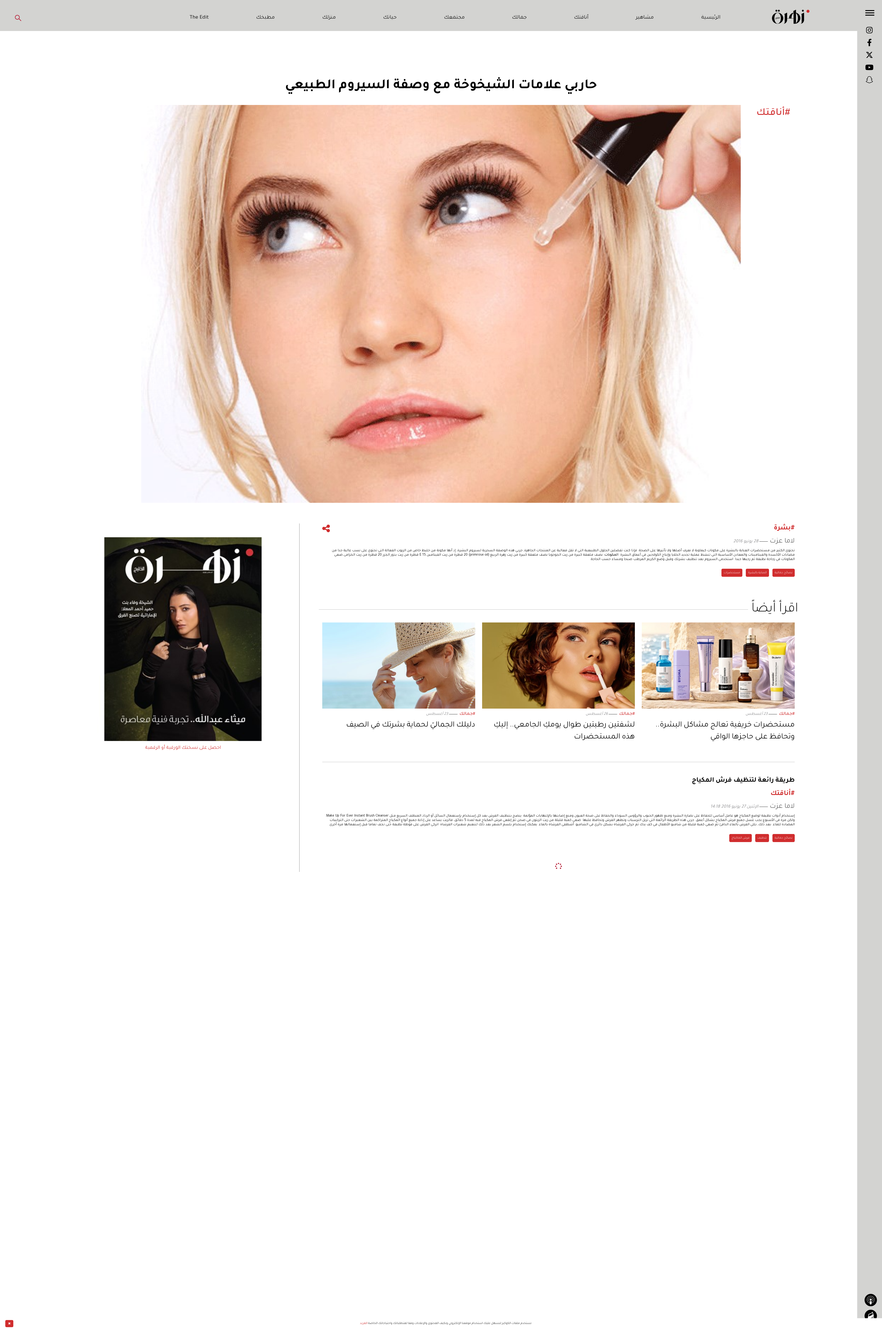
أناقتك (581, 18)
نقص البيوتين (694, 944)
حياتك (390, 18)
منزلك (329, 18)
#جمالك (787, 714)
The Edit (199, 18)
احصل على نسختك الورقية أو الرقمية (183, 748)
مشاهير (645, 18)
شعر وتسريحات (739, 944)
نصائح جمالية (783, 572)
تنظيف (762, 838)
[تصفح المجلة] (871, 1316)
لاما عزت (782, 541)
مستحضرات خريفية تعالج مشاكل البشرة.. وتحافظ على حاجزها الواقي (725, 731)
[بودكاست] (871, 1300)
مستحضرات (732, 572)
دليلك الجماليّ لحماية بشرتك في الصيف (410, 725)
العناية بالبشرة (757, 572)
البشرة (788, 944)
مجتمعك (454, 18)
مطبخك (265, 18)
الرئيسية (711, 18)
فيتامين (716, 944)
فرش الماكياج (740, 838)
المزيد (364, 1323)
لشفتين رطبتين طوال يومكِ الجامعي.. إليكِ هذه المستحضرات (564, 731)
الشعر (673, 944)
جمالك (519, 18)
